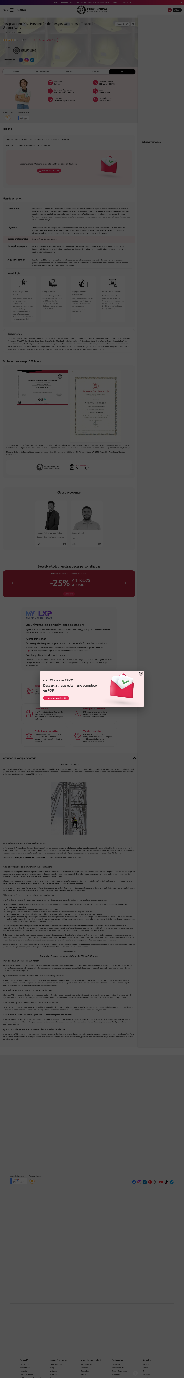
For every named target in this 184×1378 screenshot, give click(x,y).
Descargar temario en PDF (57, 698)
